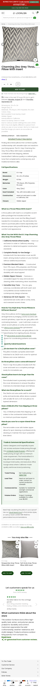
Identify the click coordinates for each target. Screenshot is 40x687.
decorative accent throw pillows (19, 334)
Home (3, 22)
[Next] (37, 42)
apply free (22, 473)
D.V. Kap (4, 559)
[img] (20, 588)
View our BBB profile (27, 525)
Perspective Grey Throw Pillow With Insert (10, 562)
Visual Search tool (15, 511)
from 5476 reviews (20, 591)
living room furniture (28, 312)
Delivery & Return (8, 134)
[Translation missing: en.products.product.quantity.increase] (12, 83)
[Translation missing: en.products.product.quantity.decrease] (4, 83)
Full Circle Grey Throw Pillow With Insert (28, 562)
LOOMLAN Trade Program (15, 449)
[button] (4, 602)
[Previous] (3, 42)
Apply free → (32, 92)
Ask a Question (22, 134)
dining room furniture (12, 326)
